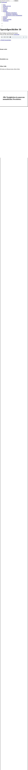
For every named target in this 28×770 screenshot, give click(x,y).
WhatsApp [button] (2, 81)
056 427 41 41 (3, 62)
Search (16, 0)
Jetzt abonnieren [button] (6, 102)
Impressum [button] (2, 76)
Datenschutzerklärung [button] (5, 78)
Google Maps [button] (3, 83)
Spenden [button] (2, 74)
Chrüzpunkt (16, 34)
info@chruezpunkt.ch (5, 63)
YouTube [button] (2, 85)
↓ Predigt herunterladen (5, 40)
